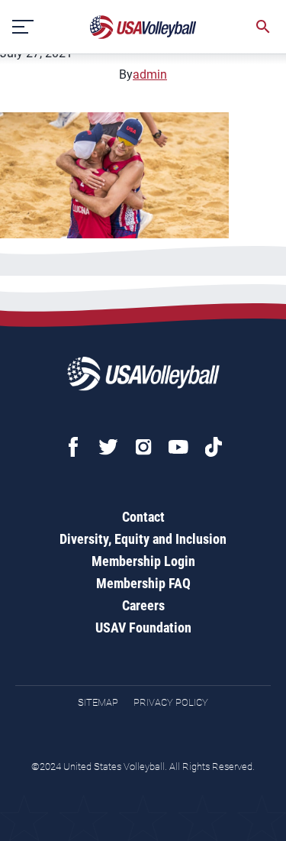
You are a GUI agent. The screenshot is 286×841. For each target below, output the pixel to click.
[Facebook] (73, 447)
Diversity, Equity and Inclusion (143, 539)
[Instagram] (143, 447)
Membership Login (143, 561)
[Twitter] (108, 447)
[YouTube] (178, 447)
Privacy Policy (170, 702)
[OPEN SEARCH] (263, 26)
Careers (143, 605)
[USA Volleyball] (143, 27)
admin (150, 74)
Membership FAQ (143, 583)
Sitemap (98, 702)
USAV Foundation (143, 627)
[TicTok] (213, 447)
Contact (143, 517)
